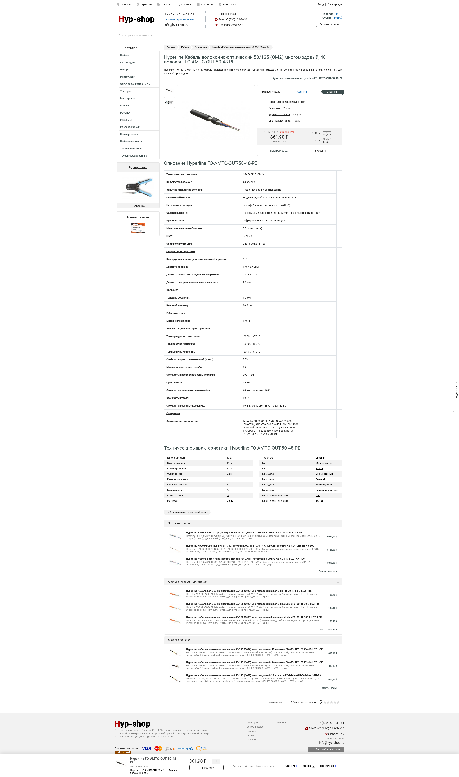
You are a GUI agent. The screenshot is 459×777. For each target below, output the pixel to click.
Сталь (230, 501)
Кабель (124, 55)
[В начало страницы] (341, 766)
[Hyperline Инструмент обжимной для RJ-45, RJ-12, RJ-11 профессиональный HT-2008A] (129, 187)
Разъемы (126, 119)
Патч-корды (127, 62)
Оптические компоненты (135, 83)
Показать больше (328, 571)
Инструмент (127, 76)
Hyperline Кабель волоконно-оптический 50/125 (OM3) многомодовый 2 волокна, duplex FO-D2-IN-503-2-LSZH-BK (254, 617)
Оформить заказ (329, 24)
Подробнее (138, 205)
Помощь (126, 4)
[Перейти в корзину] (318, 16)
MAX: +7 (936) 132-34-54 (233, 19)
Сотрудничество (255, 727)
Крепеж (125, 105)
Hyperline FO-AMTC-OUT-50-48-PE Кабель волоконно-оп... (153, 771)
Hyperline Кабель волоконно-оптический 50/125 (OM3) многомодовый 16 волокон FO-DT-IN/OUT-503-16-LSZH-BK (253, 675)
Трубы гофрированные (134, 155)
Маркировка (127, 98)
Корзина (306, 766)
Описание (238, 766)
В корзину (320, 150)
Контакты (207, 4)
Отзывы (249, 766)
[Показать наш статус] (138, 227)
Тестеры (125, 91)
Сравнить (290, 766)
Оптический (201, 47)
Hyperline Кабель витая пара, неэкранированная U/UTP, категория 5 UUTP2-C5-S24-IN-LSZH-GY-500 (245, 558)
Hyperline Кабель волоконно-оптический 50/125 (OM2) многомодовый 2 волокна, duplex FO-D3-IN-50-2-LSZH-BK (253, 604)
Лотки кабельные (131, 148)
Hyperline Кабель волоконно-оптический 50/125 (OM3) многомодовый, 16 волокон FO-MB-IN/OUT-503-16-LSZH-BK (254, 662)
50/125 (319, 501)
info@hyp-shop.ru (331, 743)
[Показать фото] (169, 90)
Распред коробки (130, 127)
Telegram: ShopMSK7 (231, 24)
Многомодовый (324, 463)
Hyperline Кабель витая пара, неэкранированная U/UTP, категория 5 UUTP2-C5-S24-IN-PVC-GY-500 (244, 532)
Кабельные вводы (131, 141)
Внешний (320, 458)
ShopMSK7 (336, 734)
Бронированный (324, 474)
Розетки (125, 112)
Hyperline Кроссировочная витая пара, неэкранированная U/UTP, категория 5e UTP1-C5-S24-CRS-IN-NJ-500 (250, 545)
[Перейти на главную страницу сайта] (137, 19)
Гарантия (146, 4)
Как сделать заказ (265, 766)
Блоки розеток (129, 134)
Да (228, 490)
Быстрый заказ (279, 150)
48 (228, 495)
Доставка (185, 4)
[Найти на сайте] (339, 35)
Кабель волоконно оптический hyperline (187, 512)
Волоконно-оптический (327, 490)
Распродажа (253, 722)
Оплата (166, 4)
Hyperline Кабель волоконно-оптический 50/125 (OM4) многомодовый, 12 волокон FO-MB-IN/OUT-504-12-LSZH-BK (254, 649)
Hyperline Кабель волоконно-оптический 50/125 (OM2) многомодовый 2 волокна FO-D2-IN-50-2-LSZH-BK (249, 590)
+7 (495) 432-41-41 (179, 14)
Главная (171, 47)
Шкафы (124, 69)
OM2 (318, 495)
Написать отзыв (275, 702)
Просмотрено (327, 766)
